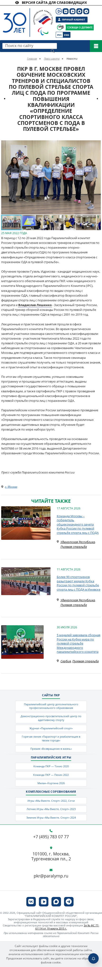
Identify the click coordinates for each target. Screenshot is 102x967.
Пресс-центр (52, 58)
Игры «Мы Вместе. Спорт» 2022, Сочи (51, 800)
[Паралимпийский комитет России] (26, 18)
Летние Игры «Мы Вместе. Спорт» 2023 (51, 809)
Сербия (65, 661)
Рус (59, 35)
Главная (32, 58)
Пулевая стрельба (73, 547)
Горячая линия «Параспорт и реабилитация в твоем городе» (51, 738)
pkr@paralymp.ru (51, 876)
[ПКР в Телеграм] (86, 11)
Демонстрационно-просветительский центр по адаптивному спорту (51, 717)
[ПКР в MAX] (79, 11)
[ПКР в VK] (66, 11)
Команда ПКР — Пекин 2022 (51, 775)
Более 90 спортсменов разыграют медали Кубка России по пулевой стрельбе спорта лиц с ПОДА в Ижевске (78, 583)
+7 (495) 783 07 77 (51, 836)
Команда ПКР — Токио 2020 (51, 766)
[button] (96, 144)
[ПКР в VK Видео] (72, 11)
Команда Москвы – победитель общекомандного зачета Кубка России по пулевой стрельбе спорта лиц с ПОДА (78, 524)
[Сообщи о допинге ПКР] (79, 27)
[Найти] (53, 51)
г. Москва (11, 487)
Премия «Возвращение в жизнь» (51, 748)
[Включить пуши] (93, 958)
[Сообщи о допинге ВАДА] (60, 27)
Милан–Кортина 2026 (51, 783)
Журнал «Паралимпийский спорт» (51, 728)
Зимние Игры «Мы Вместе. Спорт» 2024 (51, 817)
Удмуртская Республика (77, 542)
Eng (66, 35)
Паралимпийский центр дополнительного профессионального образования (51, 706)
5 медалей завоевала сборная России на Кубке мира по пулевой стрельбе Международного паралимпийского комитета (78, 643)
